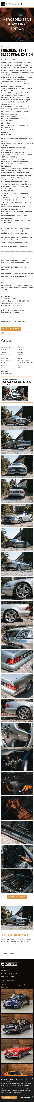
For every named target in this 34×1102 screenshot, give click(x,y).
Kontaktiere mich (11, 953)
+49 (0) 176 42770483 (10, 973)
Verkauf (3, 980)
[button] (31, 4)
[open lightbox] (17, 417)
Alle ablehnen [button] (25, 1097)
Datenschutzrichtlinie (6, 1094)
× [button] (32, 1078)
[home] (11, 4)
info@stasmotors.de (10, 976)
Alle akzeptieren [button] (9, 1097)
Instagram (24, 985)
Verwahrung (10, 980)
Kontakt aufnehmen (11, 328)
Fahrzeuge (4, 47)
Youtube (5, 987)
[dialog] (17, 1089)
